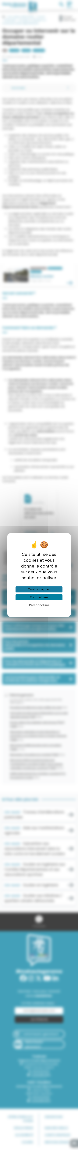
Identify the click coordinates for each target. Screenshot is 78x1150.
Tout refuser (39, 597)
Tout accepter (39, 589)
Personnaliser (39, 605)
